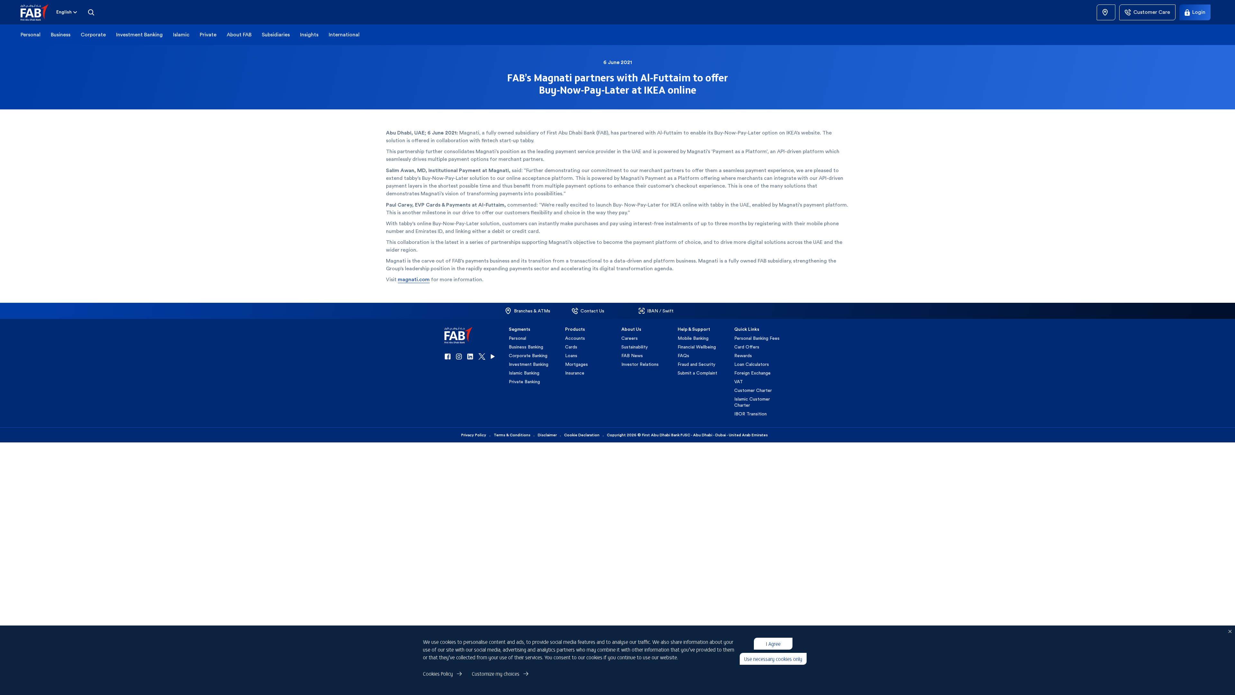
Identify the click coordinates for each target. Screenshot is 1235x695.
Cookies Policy (438, 673)
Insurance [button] (574, 372)
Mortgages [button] (576, 364)
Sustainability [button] (634, 346)
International (344, 35)
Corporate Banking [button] (528, 355)
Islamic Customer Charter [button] (752, 402)
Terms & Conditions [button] (512, 435)
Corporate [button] (93, 35)
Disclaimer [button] (547, 435)
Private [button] (208, 35)
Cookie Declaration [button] (581, 435)
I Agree (773, 643)
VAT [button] (738, 381)
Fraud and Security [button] (696, 364)
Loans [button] (571, 355)
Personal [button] (31, 35)
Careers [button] (629, 338)
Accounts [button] (575, 338)
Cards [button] (571, 346)
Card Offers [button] (746, 346)
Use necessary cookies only (773, 658)
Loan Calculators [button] (751, 364)
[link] (1106, 12)
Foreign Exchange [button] (752, 372)
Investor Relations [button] (640, 364)
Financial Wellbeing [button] (697, 346)
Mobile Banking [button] (693, 338)
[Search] (91, 12)
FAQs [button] (683, 355)
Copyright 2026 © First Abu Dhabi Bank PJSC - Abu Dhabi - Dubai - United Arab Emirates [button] (687, 435)
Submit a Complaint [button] (697, 372)
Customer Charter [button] (753, 390)
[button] (38, 12)
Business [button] (60, 35)
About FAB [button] (239, 35)
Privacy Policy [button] (473, 435)
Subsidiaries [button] (276, 35)
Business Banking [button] (526, 346)
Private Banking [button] (524, 381)
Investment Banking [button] (139, 35)
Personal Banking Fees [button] (757, 338)
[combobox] (67, 12)
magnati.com (414, 279)
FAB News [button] (632, 355)
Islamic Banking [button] (524, 372)
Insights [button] (309, 35)
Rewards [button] (743, 355)
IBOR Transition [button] (750, 413)
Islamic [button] (181, 35)
